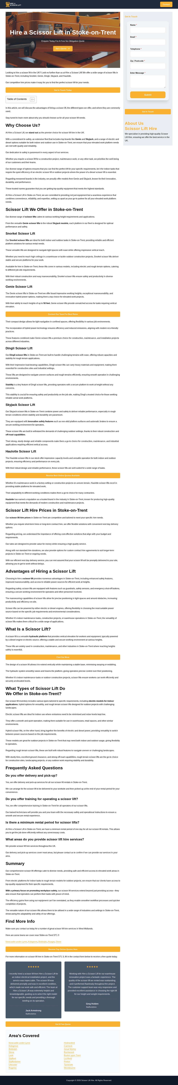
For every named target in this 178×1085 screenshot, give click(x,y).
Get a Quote (61, 49)
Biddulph (42, 942)
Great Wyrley (70, 1049)
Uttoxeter (13, 1065)
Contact (166, 4)
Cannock (68, 1046)
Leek (11, 1055)
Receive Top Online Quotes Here (62, 949)
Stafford (12, 1058)
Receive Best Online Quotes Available (63, 475)
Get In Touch (148, 112)
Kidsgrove (32, 942)
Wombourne (69, 1068)
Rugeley (13, 1068)
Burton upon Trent (72, 1055)
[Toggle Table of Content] (31, 99)
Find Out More (63, 657)
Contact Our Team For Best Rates (63, 314)
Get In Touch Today (63, 90)
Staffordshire (14, 1062)
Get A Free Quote (62, 1024)
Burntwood (69, 1052)
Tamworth (68, 1065)
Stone (58, 942)
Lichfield (68, 1058)
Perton (67, 1062)
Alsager (51, 942)
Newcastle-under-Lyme (16, 942)
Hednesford (69, 1043)
